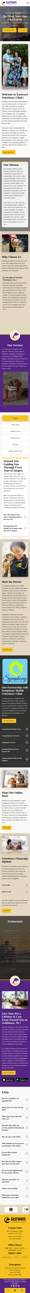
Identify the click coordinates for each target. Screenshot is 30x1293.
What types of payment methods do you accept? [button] (10, 1196)
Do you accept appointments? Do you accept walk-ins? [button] (12, 1171)
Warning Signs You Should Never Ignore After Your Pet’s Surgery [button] (13, 528)
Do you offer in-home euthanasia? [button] (9, 1153)
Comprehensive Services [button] (10, 736)
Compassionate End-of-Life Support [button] (12, 759)
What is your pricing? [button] (10, 1188)
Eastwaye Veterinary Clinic (10, 701)
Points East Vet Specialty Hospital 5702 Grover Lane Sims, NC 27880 (15, 1270)
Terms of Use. (18, 1281)
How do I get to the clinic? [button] (11, 1137)
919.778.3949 (16, 1239)
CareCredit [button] (6, 885)
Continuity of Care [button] (8, 742)
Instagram (5, 1065)
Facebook (22, 1063)
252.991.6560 (17, 1274)
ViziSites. (12, 1281)
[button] (27, 3)
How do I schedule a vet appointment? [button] (10, 1099)
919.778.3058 (19, 1060)
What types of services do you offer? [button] (12, 1108)
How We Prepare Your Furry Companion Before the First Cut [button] (13, 517)
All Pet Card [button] (6, 892)
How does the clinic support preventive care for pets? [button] (12, 1162)
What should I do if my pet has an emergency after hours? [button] (13, 1144)
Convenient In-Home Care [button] (11, 729)
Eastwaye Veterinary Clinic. (13, 1279)
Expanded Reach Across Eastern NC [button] (10, 750)
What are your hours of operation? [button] (10, 1180)
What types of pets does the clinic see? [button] (11, 1117)
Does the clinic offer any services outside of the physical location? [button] (13, 1127)
